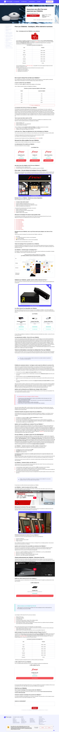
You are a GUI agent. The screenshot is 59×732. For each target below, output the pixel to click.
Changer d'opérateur (32, 721)
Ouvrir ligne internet (23, 721)
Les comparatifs (16, 1)
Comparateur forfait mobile (16, 722)
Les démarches (24, 1)
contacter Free (41, 431)
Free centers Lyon (19, 227)
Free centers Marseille (19, 223)
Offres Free (33, 15)
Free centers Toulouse (19, 229)
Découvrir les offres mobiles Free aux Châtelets (9, 30)
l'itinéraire (36, 41)
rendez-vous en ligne (29, 65)
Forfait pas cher (15, 721)
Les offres (50, 1)
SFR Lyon (22, 719)
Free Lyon (22, 718)
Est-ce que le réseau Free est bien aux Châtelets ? (9, 26)
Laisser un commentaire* (20, 701)
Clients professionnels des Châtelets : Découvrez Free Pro (9, 45)
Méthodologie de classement (42, 721)
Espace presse (41, 723)
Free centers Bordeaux (20, 219)
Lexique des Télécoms (42, 724)
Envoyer (35, 708)
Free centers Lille (19, 221)
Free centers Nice (19, 228)
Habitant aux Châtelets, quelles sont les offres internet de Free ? (9, 36)
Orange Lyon (23, 720)
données (37, 138)
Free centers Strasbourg (20, 220)
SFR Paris (14, 719)
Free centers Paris (19, 222)
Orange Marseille (32, 720)
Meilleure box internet (32, 722)
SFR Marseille (31, 719)
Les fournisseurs (32, 1)
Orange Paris (14, 720)
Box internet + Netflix (23, 722)
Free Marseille (31, 718)
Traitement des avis (41, 722)
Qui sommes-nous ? (41, 718)
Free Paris (14, 718)
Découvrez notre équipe (42, 719)
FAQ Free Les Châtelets (9, 47)
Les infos (38, 1)
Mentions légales (41, 720)
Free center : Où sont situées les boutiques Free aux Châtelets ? (9, 33)
